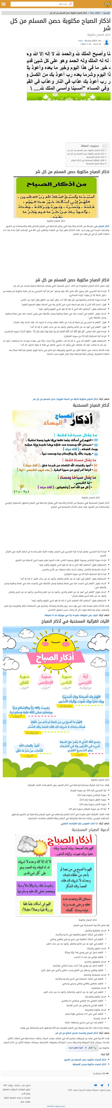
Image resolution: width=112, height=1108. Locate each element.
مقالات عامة (25, 1102)
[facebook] (108, 1085)
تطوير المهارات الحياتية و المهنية (16, 1089)
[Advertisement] (56, 122)
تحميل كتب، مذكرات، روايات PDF (16, 1085)
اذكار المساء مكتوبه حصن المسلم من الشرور (85, 1060)
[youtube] (95, 1085)
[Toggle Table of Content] (103, 146)
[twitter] (102, 1085)
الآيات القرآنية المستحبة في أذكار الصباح (87, 160)
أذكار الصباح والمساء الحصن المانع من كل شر (76, 1033)
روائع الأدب (25, 1093)
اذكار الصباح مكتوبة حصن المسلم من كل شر (85, 150)
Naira (80, 40)
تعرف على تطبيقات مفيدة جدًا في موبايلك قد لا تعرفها (71, 615)
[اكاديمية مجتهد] (107, 4)
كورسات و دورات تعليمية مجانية (17, 1097)
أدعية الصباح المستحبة (95, 163)
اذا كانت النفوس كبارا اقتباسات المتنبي (79, 823)
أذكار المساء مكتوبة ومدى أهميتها (89, 1064)
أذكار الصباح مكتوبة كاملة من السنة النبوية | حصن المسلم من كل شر (65, 399)
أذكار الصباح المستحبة (95, 157)
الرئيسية (106, 13)
